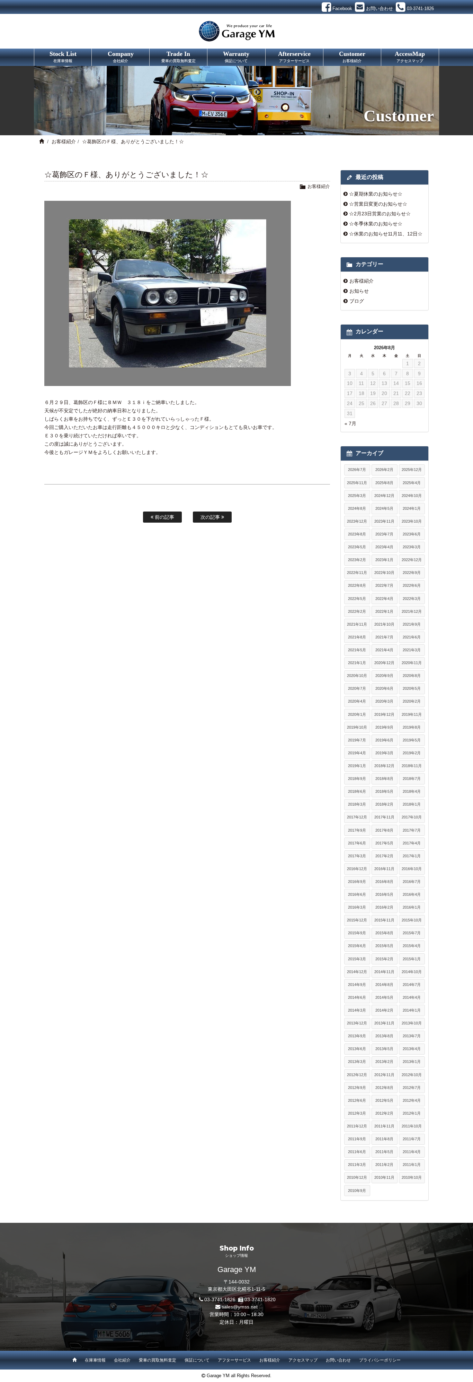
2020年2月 (412, 701)
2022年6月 (412, 585)
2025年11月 (357, 483)
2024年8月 (357, 508)
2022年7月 (384, 585)
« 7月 (350, 423)
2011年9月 (357, 1139)
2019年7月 (357, 740)
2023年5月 (357, 547)
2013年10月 (412, 1023)
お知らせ (359, 291)
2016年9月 (357, 881)
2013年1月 (412, 1061)
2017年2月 (384, 856)
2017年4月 (412, 843)
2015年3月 (357, 959)
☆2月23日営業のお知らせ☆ (380, 213)
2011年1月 (412, 1164)
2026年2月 (384, 469)
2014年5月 (384, 997)
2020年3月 (384, 701)
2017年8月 (384, 830)
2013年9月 (357, 1036)
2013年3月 (357, 1061)
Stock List (63, 56)
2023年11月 (384, 521)
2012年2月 (384, 1113)
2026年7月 (357, 469)
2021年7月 (384, 637)
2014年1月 (412, 1010)
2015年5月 (384, 946)
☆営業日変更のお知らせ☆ (378, 204)
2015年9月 (357, 933)
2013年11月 (384, 1023)
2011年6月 (357, 1152)
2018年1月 (412, 804)
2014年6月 (357, 997)
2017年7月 (412, 830)
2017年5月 (384, 843)
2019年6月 (384, 740)
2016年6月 (357, 894)
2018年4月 (412, 791)
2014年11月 (384, 972)
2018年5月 (384, 791)
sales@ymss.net (240, 1307)
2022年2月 (357, 611)
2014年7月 (412, 984)
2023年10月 (412, 521)
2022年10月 (384, 572)
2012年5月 (384, 1100)
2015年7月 (412, 933)
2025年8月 (384, 483)
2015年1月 (412, 959)
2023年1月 (384, 560)
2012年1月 (412, 1113)
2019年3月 (384, 753)
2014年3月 (357, 1010)
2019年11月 (412, 714)
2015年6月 (357, 946)
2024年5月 (384, 508)
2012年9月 (357, 1087)
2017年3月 (357, 856)
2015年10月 (412, 920)
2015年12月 (357, 920)
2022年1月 (384, 611)
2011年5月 (384, 1152)
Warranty (236, 56)
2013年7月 (412, 1036)
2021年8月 (357, 637)
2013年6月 (357, 1049)
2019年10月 (357, 727)
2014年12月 (357, 972)
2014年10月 (412, 972)
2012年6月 (357, 1100)
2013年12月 (357, 1023)
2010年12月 (357, 1177)
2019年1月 (357, 766)
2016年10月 (412, 869)
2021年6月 (412, 637)
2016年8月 (384, 881)
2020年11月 (412, 663)
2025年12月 (412, 469)
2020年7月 (357, 688)
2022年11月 (357, 572)
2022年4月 (384, 598)
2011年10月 (412, 1126)
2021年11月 (357, 624)
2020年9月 (384, 675)
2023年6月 (412, 534)
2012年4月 (412, 1100)
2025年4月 (412, 483)
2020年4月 (357, 701)
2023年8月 (357, 534)
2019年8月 (412, 727)
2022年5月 (357, 598)
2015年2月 (384, 959)
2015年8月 (384, 933)
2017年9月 (357, 830)
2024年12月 (384, 495)
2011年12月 (357, 1126)
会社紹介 (122, 1360)
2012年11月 (384, 1075)
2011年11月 (384, 1126)
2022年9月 (412, 572)
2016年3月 (357, 907)
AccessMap (410, 56)
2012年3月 (357, 1113)
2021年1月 (357, 663)
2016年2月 (384, 907)
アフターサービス (234, 1360)
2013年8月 (384, 1036)
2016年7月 (412, 881)
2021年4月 (384, 650)
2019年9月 (384, 727)
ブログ (356, 301)
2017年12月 (357, 817)
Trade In (178, 56)
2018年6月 (357, 791)
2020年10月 (357, 675)
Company (121, 56)
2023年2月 (357, 560)
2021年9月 (412, 624)
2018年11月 (412, 766)
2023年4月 (384, 547)
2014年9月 (357, 984)
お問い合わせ (338, 1360)
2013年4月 (412, 1049)
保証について (197, 1360)
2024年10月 (412, 495)
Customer (352, 56)
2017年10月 (412, 817)
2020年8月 (412, 675)
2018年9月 (357, 778)
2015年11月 (384, 920)
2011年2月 (384, 1164)
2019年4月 (357, 753)
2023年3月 (412, 547)
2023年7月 (384, 534)
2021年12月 (412, 611)
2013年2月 (384, 1061)
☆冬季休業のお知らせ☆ (375, 223)
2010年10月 (412, 1177)
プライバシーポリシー (380, 1360)
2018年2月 (384, 804)
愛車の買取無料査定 (157, 1360)
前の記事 (163, 517)
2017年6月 (357, 843)
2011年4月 (412, 1152)
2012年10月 (412, 1075)
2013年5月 (384, 1049)
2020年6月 (384, 688)
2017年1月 (412, 856)
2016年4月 (412, 894)
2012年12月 (357, 1075)
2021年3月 (412, 650)
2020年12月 (384, 663)
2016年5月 (384, 894)
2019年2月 (412, 753)
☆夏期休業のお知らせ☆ (375, 194)
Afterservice (294, 56)
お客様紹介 (64, 141)
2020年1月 (357, 714)
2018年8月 (384, 778)
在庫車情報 (95, 1360)
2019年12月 (384, 714)
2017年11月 (384, 817)
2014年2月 (384, 1010)
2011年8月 (384, 1139)
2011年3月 (357, 1164)
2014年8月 (384, 984)
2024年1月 (412, 508)
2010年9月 (357, 1190)
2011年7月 (412, 1139)
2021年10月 (384, 624)
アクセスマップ (303, 1360)
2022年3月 (412, 598)
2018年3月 (357, 804)
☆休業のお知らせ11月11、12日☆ (385, 234)
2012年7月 (412, 1087)
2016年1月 (412, 907)
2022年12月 (412, 560)
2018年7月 (412, 778)
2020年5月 (412, 688)
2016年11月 (384, 869)
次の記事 (210, 517)
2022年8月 (357, 585)
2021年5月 (357, 650)
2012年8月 (384, 1087)
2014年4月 (412, 997)
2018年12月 (384, 766)
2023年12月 (357, 521)
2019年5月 (412, 740)
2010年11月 (384, 1177)
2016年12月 (357, 869)
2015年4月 (412, 946)
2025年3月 (357, 495)
